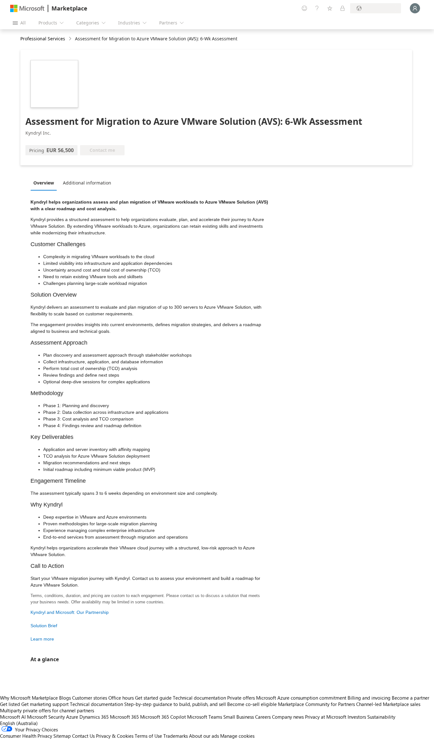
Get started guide (153, 698)
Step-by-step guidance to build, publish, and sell (175, 704)
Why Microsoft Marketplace (29, 698)
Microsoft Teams (204, 717)
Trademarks (175, 736)
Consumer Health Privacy (26, 736)
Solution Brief (44, 625)
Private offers (241, 698)
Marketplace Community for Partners (316, 704)
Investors (357, 717)
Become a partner (410, 698)
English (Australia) (19, 723)
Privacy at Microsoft (325, 717)
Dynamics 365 (94, 717)
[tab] (45, 183)
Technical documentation (199, 698)
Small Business (238, 717)
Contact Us (83, 736)
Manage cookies (237, 736)
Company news (288, 717)
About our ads (204, 736)
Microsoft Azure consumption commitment (302, 698)
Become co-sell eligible (252, 704)
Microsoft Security (46, 717)
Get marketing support (45, 704)
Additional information (87, 183)
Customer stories (89, 698)
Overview (43, 183)
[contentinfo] (70, 39)
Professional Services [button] (42, 39)
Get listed (10, 704)
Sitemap (62, 736)
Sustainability (381, 717)
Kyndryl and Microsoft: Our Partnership (70, 612)
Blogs (65, 698)
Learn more (42, 639)
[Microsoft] (27, 8)
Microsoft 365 (124, 717)
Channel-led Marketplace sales (388, 704)
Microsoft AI (13, 717)
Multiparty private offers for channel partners (47, 710)
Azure (72, 717)
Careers (263, 717)
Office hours (121, 698)
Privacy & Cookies (114, 736)
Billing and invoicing (369, 698)
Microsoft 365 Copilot (163, 717)
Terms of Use (148, 736)
